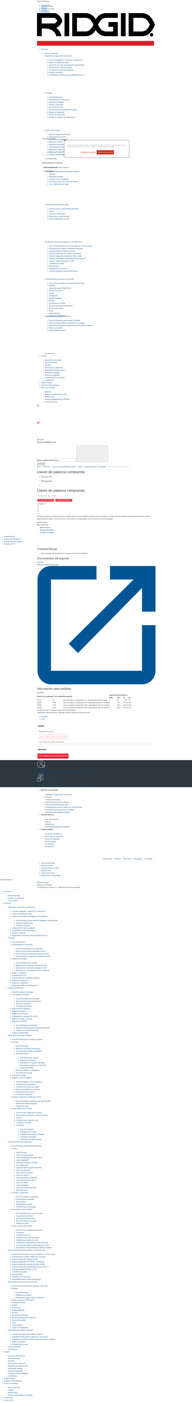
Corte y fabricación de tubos (59, 184)
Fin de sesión (13, 900)
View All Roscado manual (29, 1058)
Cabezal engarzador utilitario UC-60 (62, 251)
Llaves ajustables (22, 1185)
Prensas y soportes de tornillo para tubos (63, 181)
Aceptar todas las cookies (105, 152)
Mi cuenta (7, 891)
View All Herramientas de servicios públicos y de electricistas (70, 246)
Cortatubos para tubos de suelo (27, 1120)
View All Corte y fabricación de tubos (29, 1113)
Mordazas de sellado (56, 102)
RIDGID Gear (49, 397)
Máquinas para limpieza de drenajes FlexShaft (33, 1028)
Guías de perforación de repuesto (61, 306)
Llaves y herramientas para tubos (56, 205)
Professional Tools (47, 9)
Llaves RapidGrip (22, 1160)
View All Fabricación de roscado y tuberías (64, 171)
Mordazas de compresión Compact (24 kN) (31, 968)
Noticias (48, 392)
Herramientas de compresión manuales (63, 110)
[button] (96, 1)
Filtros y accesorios (56, 328)
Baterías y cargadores (56, 112)
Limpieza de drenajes (52, 130)
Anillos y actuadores (56, 105)
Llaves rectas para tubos (24, 1155)
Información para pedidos (13, 541)
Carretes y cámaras (23, 925)
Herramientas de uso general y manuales (59, 279)
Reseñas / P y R (10, 544)
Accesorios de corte (56, 107)
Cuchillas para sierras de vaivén (27, 1087)
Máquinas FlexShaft (56, 152)
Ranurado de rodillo (56, 176)
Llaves (51, 211)
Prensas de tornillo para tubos (26, 1103)
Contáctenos (49, 380)
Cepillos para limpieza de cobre (27, 1240)
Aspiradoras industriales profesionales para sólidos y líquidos (70, 325)
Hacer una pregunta (64, 500)
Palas (51, 311)
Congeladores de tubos (24, 1216)
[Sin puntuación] (44, 495)
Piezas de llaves (22, 1190)
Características (9, 536)
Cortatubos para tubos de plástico (28, 1237)
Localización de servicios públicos (61, 70)
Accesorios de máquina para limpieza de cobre (32, 1245)
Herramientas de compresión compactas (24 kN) (33, 956)
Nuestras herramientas (49, 790)
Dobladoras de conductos (58, 268)
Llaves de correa (22, 1183)
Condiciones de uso (48, 873)
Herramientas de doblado (25, 1199)
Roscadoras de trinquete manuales (32, 1063)
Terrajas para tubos (27, 1068)
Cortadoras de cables (56, 263)
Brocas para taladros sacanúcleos (28, 1089)
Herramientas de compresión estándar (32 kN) (32, 954)
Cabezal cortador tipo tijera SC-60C (61, 261)
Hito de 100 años (51, 402)
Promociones (49, 353)
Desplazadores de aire (57, 330)
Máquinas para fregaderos (58, 139)
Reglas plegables (55, 298)
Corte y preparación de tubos (59, 219)
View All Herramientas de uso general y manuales (66, 283)
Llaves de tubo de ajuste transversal (29, 1167)
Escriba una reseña (46, 500)
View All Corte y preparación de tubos (29, 1230)
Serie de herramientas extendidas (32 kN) (31, 951)
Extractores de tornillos (57, 303)
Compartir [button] (40, 504)
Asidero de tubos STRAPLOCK (60, 288)
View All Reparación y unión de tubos (29, 1213)
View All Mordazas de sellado (26, 963)
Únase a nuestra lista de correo (56, 394)
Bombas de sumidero (23, 1295)
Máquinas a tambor (56, 142)
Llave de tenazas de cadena (26, 1180)
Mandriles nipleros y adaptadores (28, 1070)
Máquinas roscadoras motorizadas (28, 1048)
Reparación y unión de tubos (59, 216)
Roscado (52, 174)
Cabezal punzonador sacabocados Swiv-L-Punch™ (67, 258)
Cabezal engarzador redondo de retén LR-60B (65, 256)
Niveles (51, 293)
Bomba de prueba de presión (26, 1221)
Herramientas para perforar (25, 1084)
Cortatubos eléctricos (23, 1123)
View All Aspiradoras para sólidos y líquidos (64, 320)
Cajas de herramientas (20, 1328)
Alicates (52, 301)
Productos (44, 49)
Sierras (18, 1118)
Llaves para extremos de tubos (27, 1162)
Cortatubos (20, 1125)
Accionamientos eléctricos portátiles (29, 1051)
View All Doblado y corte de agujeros (29, 1082)
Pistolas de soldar (22, 1223)
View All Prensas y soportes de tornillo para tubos (33, 1101)
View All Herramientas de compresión (29, 949)
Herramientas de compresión (59, 100)
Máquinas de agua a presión (59, 149)
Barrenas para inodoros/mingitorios (28, 1001)
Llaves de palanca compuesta (26, 1178)
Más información (43, 525)
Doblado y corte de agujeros (59, 179)
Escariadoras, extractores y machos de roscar (32, 1115)
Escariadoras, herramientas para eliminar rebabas (33, 1247)
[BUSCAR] (92, 453)
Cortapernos (53, 296)
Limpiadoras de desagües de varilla (61, 147)
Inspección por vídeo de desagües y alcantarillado (66, 65)
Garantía (48, 365)
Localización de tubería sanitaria (60, 67)
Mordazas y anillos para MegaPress (62, 117)
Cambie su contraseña (16, 898)
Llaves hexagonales (23, 1170)
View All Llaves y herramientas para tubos (64, 209)
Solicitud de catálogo (52, 372)
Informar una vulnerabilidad (50, 875)
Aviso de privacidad (48, 863)
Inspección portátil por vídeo (59, 62)
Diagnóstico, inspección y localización (58, 56)
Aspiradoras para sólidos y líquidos (57, 316)
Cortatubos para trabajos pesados (32, 1134)
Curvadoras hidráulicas (24, 1094)
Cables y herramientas (57, 154)
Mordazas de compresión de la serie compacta (32, 970)
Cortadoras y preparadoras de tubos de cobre (32, 1242)
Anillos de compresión (57, 115)
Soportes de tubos (22, 1106)
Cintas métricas (54, 313)
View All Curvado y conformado (27, 1197)
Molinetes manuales (23, 1004)
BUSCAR (41, 464)
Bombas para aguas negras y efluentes (30, 1297)
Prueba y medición (55, 72)
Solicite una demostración (50, 385)
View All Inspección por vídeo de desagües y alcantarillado (37, 920)
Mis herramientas (51, 362)
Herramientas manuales (57, 137)
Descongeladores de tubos (25, 1218)
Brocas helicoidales (56, 308)
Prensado (48, 93)
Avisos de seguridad (52, 375)
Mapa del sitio (46, 870)
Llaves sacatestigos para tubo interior (29, 1157)
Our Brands (45, 11)
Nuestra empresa (47, 815)
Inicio (39, 467)
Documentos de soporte (12, 539)
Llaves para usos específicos (26, 1188)
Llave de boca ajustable (24, 1172)
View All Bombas (22, 1292)
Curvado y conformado (57, 214)
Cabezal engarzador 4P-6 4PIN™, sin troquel (65, 253)
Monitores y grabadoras (24, 923)
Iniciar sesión (49, 846)
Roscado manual (22, 1053)
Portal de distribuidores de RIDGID (57, 399)
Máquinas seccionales (57, 144)
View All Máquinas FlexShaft (26, 1025)
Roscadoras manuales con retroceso (33, 1065)
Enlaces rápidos (47, 829)
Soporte (44, 356)
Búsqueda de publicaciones (55, 370)
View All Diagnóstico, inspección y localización (65, 60)
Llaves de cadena (22, 1175)
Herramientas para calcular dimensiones (63, 271)
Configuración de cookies (50, 868)
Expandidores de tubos (24, 1204)
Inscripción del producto (53, 360)
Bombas (52, 286)
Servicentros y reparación (54, 367)
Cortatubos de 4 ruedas (28, 1132)
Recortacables (54, 266)
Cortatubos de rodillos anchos (30, 1139)
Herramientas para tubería (25, 1092)
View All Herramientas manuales (27, 999)
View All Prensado (55, 97)
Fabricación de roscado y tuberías (57, 167)
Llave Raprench (22, 1165)
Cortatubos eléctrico (23, 1235)
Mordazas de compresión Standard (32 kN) (31, 965)
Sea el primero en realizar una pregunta (53, 756)
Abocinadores (21, 1202)
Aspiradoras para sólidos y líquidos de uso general (67, 323)
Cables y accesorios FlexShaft (27, 1030)
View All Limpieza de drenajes (59, 134)
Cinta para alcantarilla (24, 1006)
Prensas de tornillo (55, 291)
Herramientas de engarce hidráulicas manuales (66, 248)
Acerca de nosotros (48, 388)
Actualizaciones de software (55, 377)
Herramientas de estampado (26, 1207)
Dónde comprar (46, 383)
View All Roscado (22, 1046)
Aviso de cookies (47, 865)
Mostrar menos (42, 522)
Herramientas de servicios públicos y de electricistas (63, 242)
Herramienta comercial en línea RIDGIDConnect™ (67, 75)
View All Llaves (21, 1152)
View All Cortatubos (27, 1129)
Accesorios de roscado (24, 1073)
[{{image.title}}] (46, 477)
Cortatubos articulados (28, 1137)
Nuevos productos (51, 53)
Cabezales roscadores (28, 1060)
